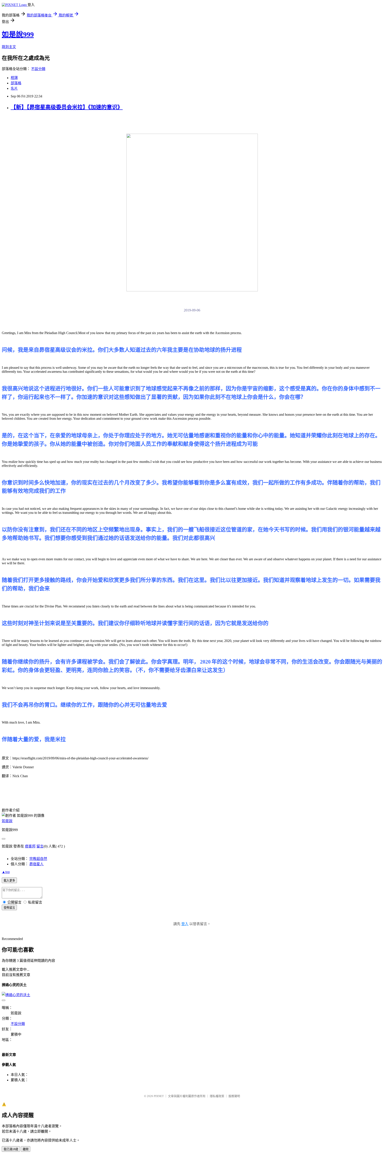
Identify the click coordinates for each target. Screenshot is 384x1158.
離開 (25, 1149)
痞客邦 (30, 846)
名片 (14, 88)
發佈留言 (9, 907)
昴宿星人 (36, 864)
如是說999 (18, 34)
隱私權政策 (217, 1096)
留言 (40, 846)
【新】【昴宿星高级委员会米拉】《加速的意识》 (67, 107)
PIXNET (159, 1096)
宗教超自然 (38, 859)
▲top (6, 872)
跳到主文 (9, 47)
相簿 (14, 78)
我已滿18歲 (11, 1149)
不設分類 (38, 69)
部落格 (16, 83)
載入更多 (9, 880)
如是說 (7, 821)
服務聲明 (234, 1096)
